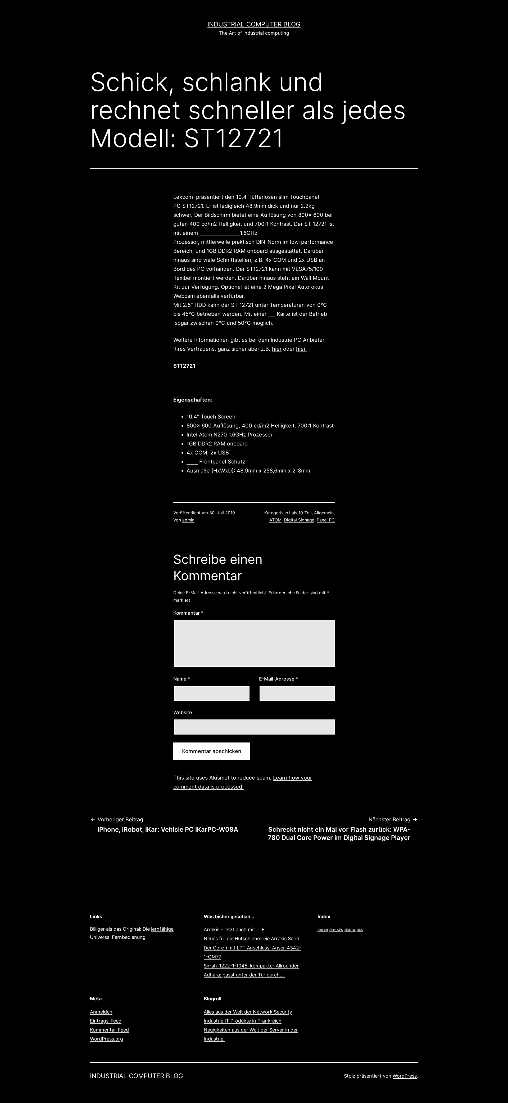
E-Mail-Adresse (278, 679)
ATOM (275, 520)
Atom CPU (336, 929)
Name (181, 679)
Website (182, 712)
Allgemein (324, 512)
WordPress (405, 1076)
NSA (360, 929)
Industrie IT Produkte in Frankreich (243, 1021)
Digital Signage (299, 520)
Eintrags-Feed (105, 1021)
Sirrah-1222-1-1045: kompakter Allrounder (251, 966)
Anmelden (101, 1012)
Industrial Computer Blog (254, 24)
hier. (301, 349)
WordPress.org (106, 1039)
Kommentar (188, 613)
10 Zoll (305, 512)
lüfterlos (350, 929)
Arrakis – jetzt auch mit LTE (234, 929)
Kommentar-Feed (109, 1030)
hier (277, 349)
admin (188, 520)
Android (323, 929)
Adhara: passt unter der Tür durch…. (244, 975)
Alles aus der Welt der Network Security (248, 1012)
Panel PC (326, 520)
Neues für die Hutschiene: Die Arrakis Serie (251, 938)
